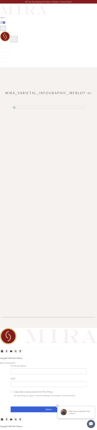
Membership (4, 58)
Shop (2, 44)
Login (2, 66)
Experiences (4, 62)
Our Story (4, 48)
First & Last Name (18, 366)
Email (13, 378)
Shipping (53, 347)
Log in (2, 17)
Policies (26, 358)
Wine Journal (5, 55)
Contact (18, 347)
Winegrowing (5, 51)
